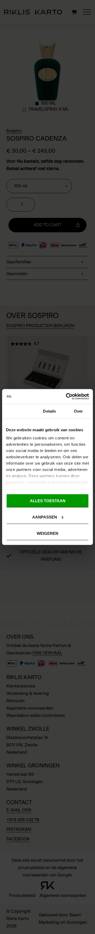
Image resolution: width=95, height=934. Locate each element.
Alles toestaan (47, 500)
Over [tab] (78, 411)
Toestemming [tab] (18, 411)
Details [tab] (49, 411)
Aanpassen (44, 517)
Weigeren (47, 533)
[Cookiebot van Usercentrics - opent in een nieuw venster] (67, 396)
